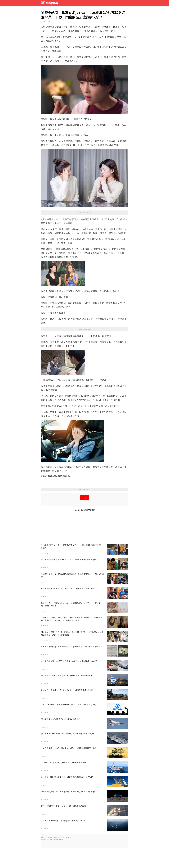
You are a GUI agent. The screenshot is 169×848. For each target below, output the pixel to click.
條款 (55, 840)
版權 (61, 840)
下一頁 (84, 498)
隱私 (58, 840)
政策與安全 (50, 840)
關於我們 (43, 840)
